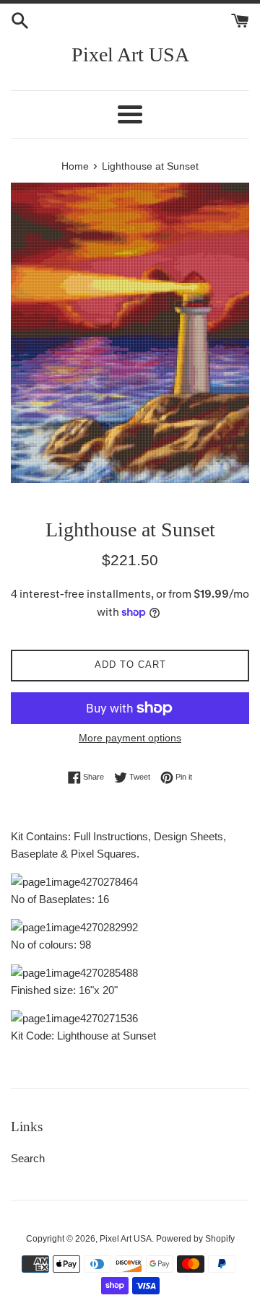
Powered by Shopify (195, 1239)
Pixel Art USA (130, 54)
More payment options (130, 738)
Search (28, 1158)
